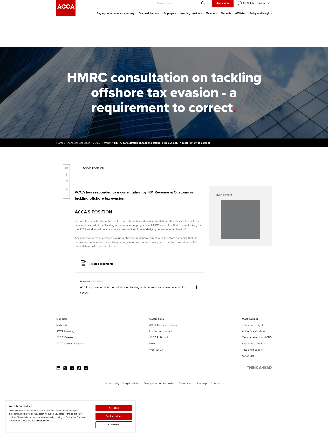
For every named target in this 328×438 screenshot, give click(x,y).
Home (60, 143)
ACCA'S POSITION (93, 168)
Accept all (114, 408)
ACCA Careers (64, 337)
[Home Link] (259, 368)
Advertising (185, 383)
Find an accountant (160, 331)
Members (211, 13)
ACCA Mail (248, 356)
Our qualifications (149, 13)
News (152, 343)
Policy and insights (261, 13)
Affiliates (240, 13)
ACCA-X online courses (163, 325)
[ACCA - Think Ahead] (66, 15)
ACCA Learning (65, 331)
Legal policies (131, 383)
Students (226, 13)
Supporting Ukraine (253, 343)
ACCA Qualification (253, 331)
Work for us (156, 349)
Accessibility (111, 383)
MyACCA (61, 325)
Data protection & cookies (159, 383)
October (106, 143)
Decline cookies (113, 416)
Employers (169, 13)
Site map (201, 383)
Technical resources (78, 143)
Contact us (217, 383)
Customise (113, 424)
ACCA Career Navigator (70, 343)
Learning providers (191, 13)
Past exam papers (252, 349)
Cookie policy (42, 420)
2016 (96, 143)
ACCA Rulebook (158, 337)
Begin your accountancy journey (116, 13)
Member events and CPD (257, 337)
